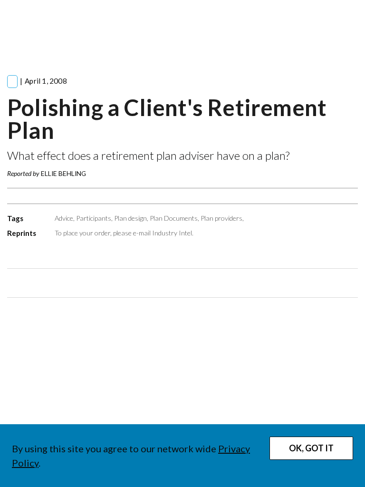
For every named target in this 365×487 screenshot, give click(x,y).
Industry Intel (172, 233)
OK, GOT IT (311, 448)
